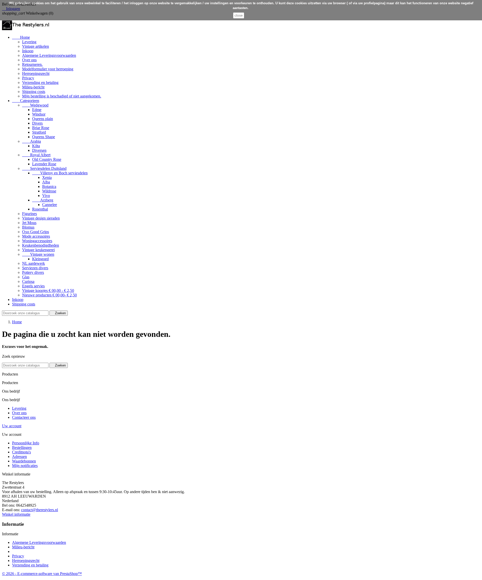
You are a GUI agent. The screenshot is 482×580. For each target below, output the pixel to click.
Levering (29, 42)
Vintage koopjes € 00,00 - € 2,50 (48, 290)
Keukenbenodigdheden (40, 245)
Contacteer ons (24, 417)
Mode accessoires (36, 236)
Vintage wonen (38, 254)
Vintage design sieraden (41, 218)
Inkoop (27, 51)
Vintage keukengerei (38, 250)
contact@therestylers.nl (39, 510)
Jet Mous (29, 223)
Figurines (29, 214)
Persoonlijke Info (25, 443)
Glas (25, 277)
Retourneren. (32, 64)
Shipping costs (33, 91)
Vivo (46, 195)
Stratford (39, 132)
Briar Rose (40, 128)
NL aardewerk (33, 263)
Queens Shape (43, 137)
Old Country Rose (46, 159)
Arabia (31, 141)
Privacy (28, 78)
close (238, 15)
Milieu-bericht (33, 87)
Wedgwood (35, 105)
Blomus (28, 227)
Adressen (19, 456)
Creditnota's (21, 452)
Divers (37, 123)
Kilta (36, 146)
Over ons (29, 60)
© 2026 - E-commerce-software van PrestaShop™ (42, 573)
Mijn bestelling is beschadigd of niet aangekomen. (61, 96)
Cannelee (49, 204)
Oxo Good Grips (35, 232)
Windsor (38, 114)
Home (21, 37)
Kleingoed (40, 259)
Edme (36, 110)
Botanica (49, 186)
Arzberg (42, 200)
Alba (46, 182)
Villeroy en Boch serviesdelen (60, 173)
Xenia (47, 177)
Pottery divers (33, 272)
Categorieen (25, 100)
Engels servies (33, 286)
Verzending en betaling (40, 82)
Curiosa (28, 281)
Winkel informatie (16, 514)
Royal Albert (36, 155)
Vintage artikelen (35, 46)
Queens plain (42, 119)
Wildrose (49, 191)
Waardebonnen (24, 461)
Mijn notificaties (25, 465)
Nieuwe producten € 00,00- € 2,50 (49, 295)
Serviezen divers (35, 268)
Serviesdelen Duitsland (44, 168)
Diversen (39, 150)
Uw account (11, 426)
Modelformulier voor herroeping (47, 69)
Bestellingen (22, 447)
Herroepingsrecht (35, 73)
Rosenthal (40, 209)
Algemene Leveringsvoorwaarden (49, 55)
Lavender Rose (44, 164)
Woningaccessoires (37, 241)
